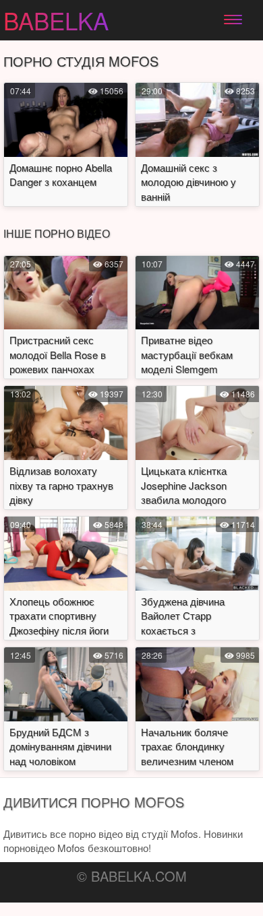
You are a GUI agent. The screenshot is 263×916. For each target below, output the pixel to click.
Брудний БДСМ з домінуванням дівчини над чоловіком (60, 746)
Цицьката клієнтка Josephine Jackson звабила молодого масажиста (184, 492)
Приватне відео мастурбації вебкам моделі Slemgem (187, 354)
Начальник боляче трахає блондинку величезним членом (187, 746)
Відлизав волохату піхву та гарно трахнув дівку (61, 484)
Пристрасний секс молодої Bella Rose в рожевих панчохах (57, 354)
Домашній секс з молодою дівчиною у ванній (188, 181)
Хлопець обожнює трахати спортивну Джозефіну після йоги (59, 615)
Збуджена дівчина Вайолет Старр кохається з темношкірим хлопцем (192, 622)
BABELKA (56, 20)
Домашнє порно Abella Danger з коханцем (60, 174)
